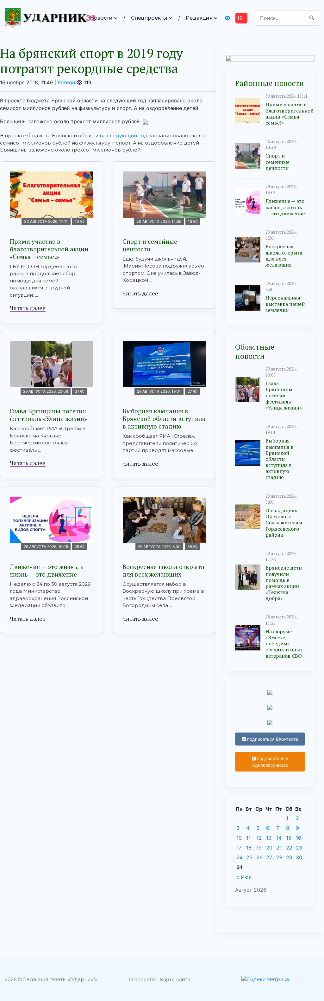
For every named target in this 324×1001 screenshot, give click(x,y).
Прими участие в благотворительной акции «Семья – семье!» (49, 249)
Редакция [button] (199, 18)
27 (269, 857)
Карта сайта (175, 979)
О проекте (142, 979)
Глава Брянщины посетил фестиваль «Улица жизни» (48, 415)
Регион (66, 82)
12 (259, 838)
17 (238, 847)
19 (259, 847)
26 (259, 857)
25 (249, 857)
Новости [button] (101, 18)
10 (239, 838)
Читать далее (28, 308)
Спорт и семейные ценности (149, 245)
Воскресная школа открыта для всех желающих (163, 570)
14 (279, 838)
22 (289, 847)
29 (289, 857)
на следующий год (123, 135)
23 (299, 847)
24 (239, 857)
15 (288, 838)
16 (298, 838)
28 (279, 857)
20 (269, 847)
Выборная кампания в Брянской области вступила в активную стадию (164, 418)
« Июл (244, 877)
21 (279, 847)
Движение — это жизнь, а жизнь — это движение (47, 570)
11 (248, 838)
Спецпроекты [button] (149, 18)
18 (249, 847)
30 (299, 857)
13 (268, 838)
